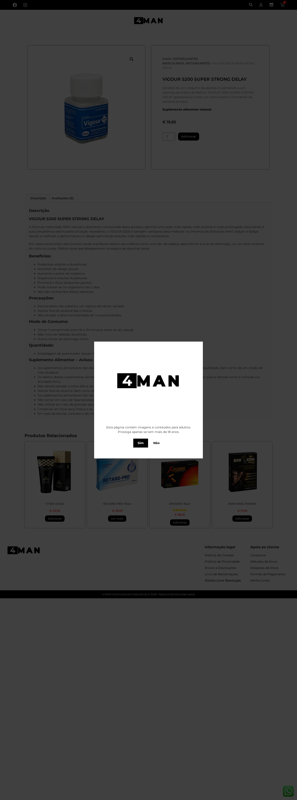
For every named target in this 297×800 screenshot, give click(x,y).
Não (156, 443)
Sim (141, 443)
